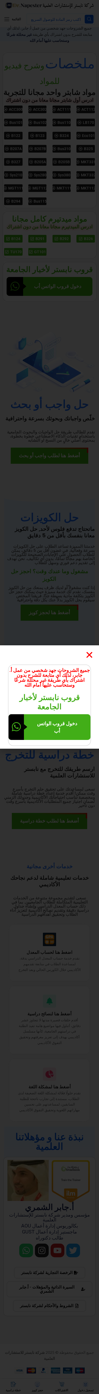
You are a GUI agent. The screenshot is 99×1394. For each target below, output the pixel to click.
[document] (49, 697)
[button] (89, 655)
